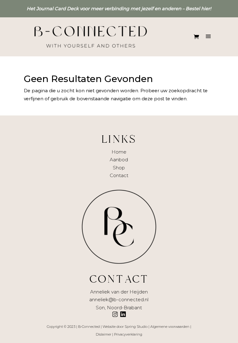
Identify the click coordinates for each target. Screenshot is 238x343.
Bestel (193, 8)
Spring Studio (136, 326)
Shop (119, 168)
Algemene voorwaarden (169, 326)
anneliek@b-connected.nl (118, 299)
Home (119, 152)
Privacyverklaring (128, 334)
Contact (119, 175)
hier (205, 8)
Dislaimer (103, 334)
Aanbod (119, 160)
